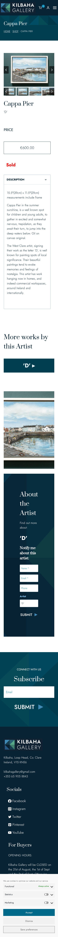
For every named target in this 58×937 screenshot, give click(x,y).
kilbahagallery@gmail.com (19, 772)
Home (7, 31)
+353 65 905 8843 (16, 776)
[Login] (48, 7)
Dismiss (29, 921)
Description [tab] (15, 179)
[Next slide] (51, 70)
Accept (29, 912)
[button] (10, 92)
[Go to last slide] (6, 70)
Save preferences (29, 929)
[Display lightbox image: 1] (29, 70)
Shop (15, 31)
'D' (5, 112)
